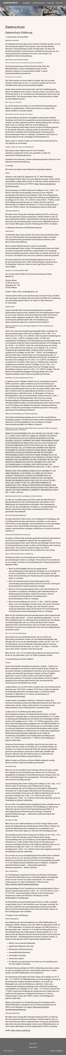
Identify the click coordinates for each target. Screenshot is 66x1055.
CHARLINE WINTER (10, 3)
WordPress (60, 1050)
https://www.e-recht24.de (20, 1030)
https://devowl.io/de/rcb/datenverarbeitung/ (22, 884)
